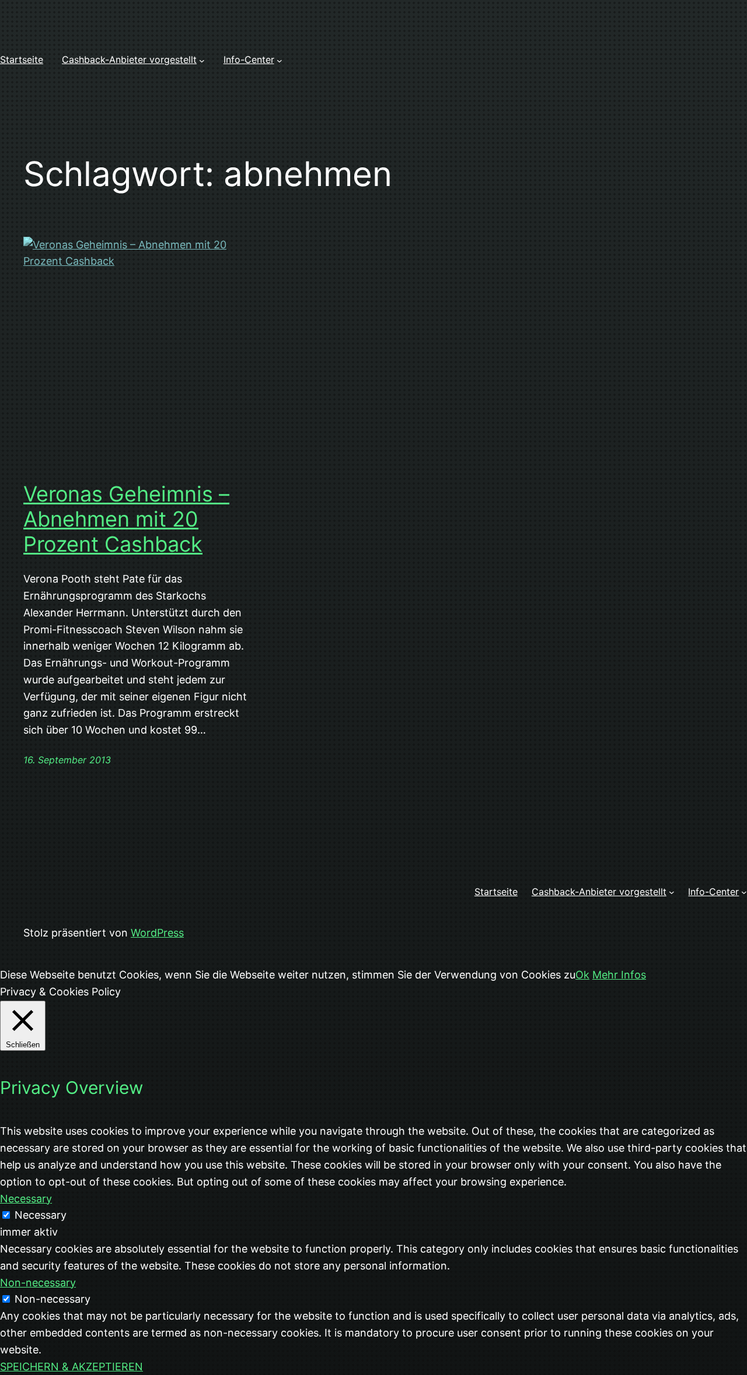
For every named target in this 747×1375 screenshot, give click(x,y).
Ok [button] (582, 975)
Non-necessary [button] (38, 1282)
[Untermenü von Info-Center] (279, 60)
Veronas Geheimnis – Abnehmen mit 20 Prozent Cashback (126, 519)
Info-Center (249, 59)
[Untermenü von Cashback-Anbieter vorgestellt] (202, 60)
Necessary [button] (26, 1198)
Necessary (41, 1215)
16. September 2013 (67, 760)
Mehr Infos (619, 975)
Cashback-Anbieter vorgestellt (129, 59)
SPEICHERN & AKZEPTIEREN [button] (71, 1366)
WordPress (157, 933)
